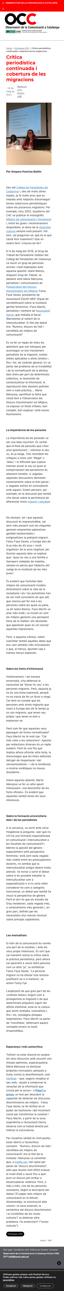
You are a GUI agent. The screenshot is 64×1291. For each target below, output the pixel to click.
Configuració (45, 1286)
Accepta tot (11, 1286)
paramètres (8, 1280)
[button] (3, 9)
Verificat (11, 1078)
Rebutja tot (27, 1286)
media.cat (21, 1162)
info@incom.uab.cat (18, 1256)
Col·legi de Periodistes (30, 187)
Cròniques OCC (21, 48)
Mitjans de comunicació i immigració (28, 219)
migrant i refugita (38, 501)
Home (9, 48)
